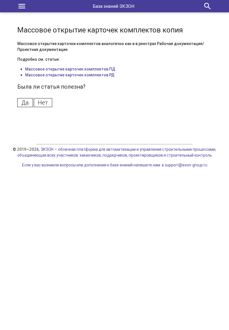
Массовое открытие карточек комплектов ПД (70, 69)
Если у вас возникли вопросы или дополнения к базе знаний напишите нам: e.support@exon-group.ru (114, 165)
